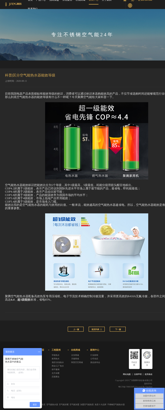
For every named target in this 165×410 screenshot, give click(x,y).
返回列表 (95, 329)
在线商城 (75, 350)
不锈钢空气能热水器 (116, 404)
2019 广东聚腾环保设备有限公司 (138, 380)
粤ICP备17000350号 (126, 387)
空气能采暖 (64, 404)
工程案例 (56, 350)
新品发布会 (95, 362)
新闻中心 (94, 350)
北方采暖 (55, 373)
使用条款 (148, 374)
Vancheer (148, 387)
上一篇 (76, 329)
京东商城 (75, 355)
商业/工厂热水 (58, 366)
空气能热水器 (52, 404)
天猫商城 (75, 359)
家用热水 (55, 359)
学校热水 (55, 355)
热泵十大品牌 (100, 404)
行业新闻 (94, 355)
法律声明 (138, 374)
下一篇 (118, 329)
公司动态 (94, 359)
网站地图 (127, 374)
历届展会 (55, 377)
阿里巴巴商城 (77, 362)
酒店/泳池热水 (58, 362)
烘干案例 (55, 369)
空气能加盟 (74, 404)
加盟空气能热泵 (87, 404)
